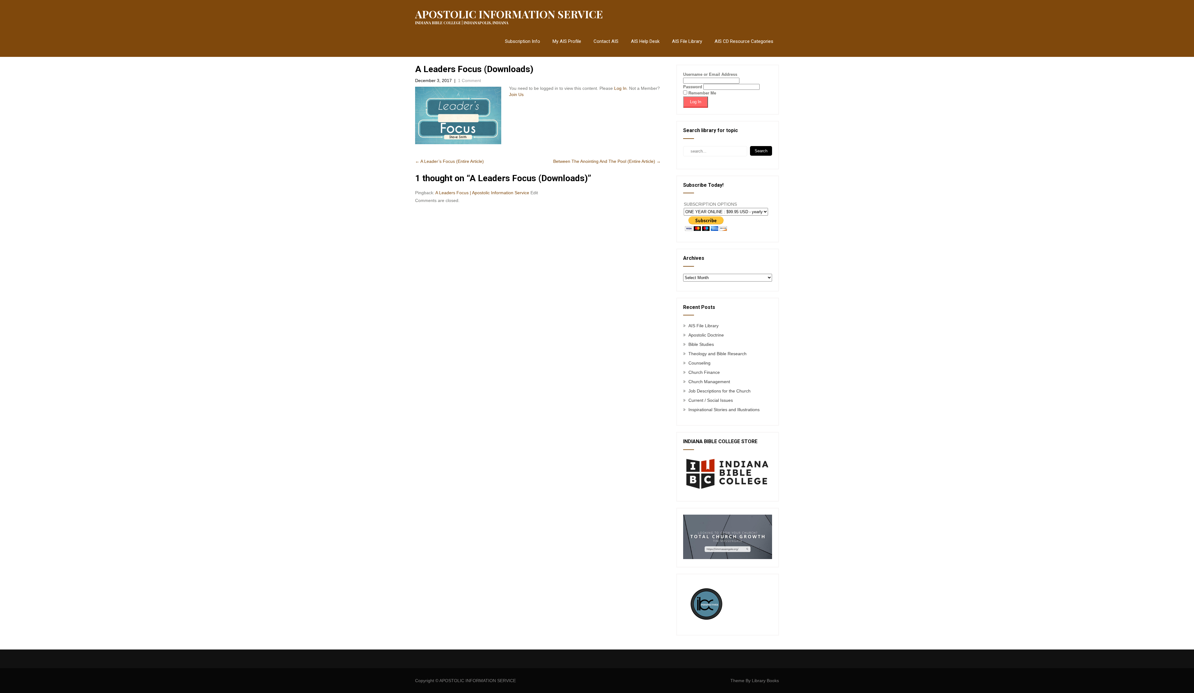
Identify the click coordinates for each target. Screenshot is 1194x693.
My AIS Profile (567, 41)
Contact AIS (606, 41)
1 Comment (469, 80)
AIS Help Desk (645, 41)
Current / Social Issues (710, 400)
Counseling (699, 362)
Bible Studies (701, 344)
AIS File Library (687, 41)
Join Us (516, 94)
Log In (620, 88)
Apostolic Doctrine (706, 335)
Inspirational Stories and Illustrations (724, 409)
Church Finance (704, 372)
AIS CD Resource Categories (744, 41)
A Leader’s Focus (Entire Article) (449, 161)
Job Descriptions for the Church (719, 390)
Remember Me (701, 93)
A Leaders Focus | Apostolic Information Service (482, 192)
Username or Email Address (710, 74)
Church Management (709, 381)
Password (692, 87)
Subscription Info (522, 41)
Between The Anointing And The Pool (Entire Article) (607, 161)
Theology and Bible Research (717, 353)
